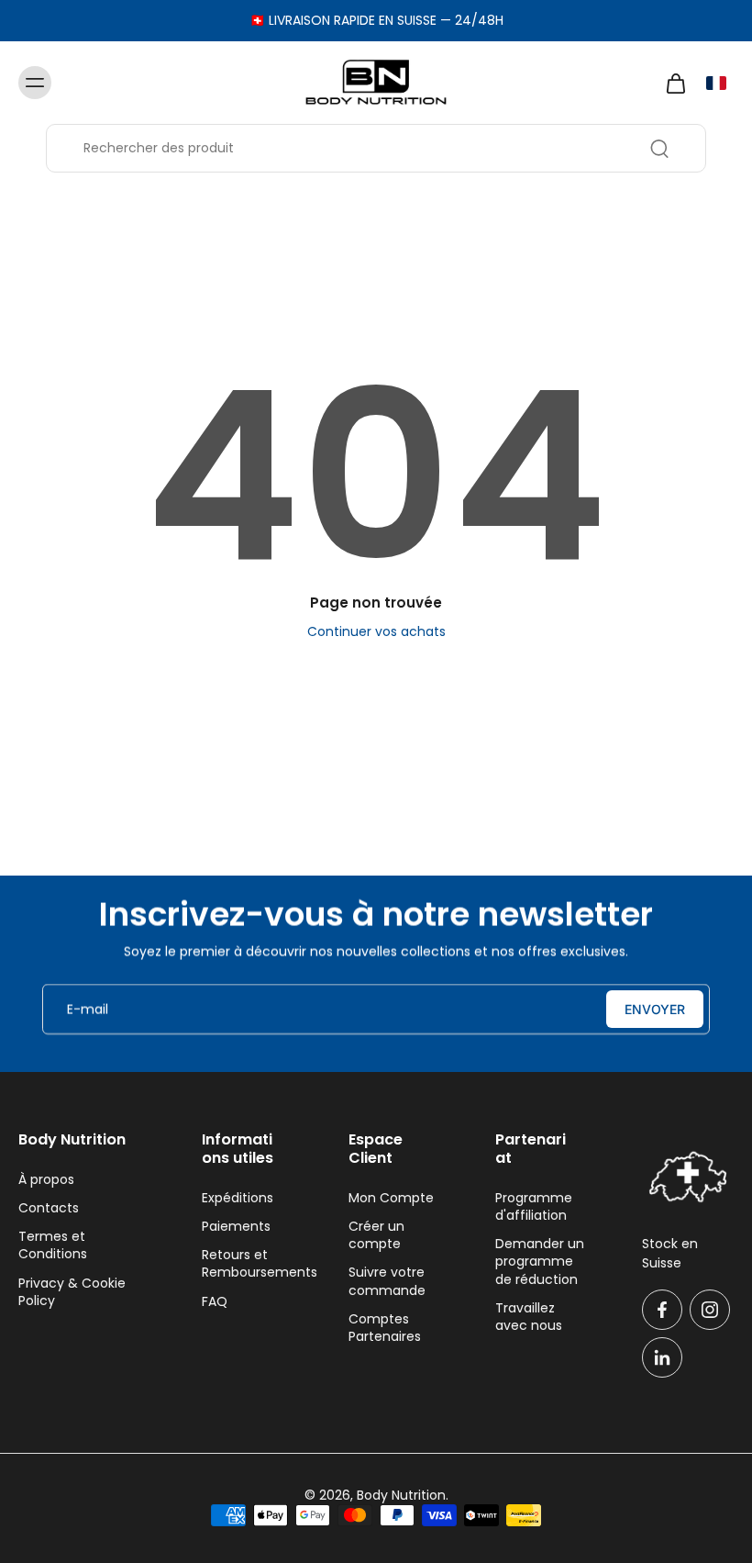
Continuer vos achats (376, 631)
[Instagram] (710, 1309)
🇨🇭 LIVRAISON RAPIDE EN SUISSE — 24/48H (376, 20)
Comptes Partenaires (384, 1328)
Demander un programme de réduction (539, 1262)
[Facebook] (662, 1309)
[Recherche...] (659, 149)
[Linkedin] (662, 1357)
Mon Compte (391, 1198)
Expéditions (237, 1198)
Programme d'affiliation (533, 1206)
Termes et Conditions (52, 1245)
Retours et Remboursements (247, 1263)
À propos (46, 1180)
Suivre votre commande (387, 1281)
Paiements (236, 1226)
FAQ (214, 1302)
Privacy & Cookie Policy (72, 1292)
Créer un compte (376, 1235)
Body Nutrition (401, 1495)
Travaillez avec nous (528, 1317)
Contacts (48, 1208)
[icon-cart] (675, 82)
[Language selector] (716, 83)
